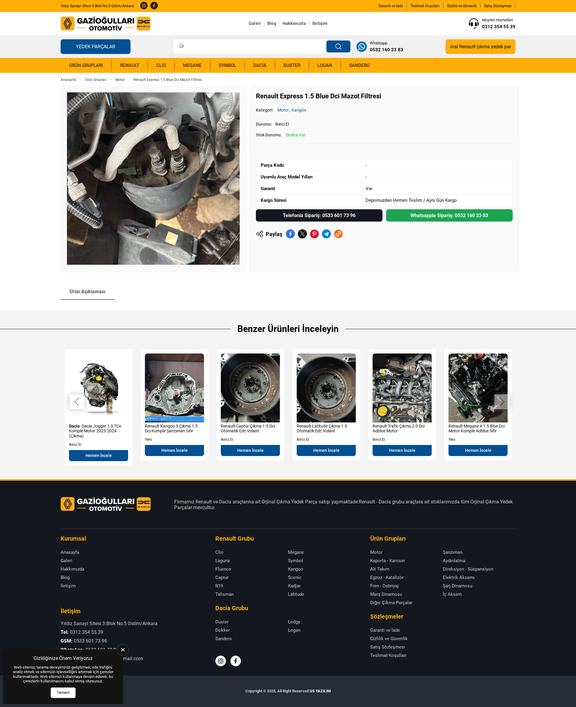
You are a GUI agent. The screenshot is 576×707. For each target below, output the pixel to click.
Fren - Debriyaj (384, 586)
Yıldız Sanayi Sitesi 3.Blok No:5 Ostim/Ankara (97, 6)
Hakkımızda (294, 23)
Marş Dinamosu (386, 594)
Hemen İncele (99, 455)
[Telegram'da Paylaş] (326, 233)
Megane (192, 65)
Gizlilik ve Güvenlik (462, 6)
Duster (292, 65)
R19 (219, 586)
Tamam (63, 692)
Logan (324, 65)
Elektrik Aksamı (459, 577)
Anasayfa (68, 80)
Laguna (222, 560)
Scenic (295, 577)
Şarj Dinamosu (457, 586)
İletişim (319, 23)
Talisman (224, 594)
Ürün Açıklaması (87, 291)
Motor (120, 80)
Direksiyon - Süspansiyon (468, 569)
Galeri (255, 23)
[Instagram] (144, 6)
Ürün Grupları (86, 65)
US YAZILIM (320, 691)
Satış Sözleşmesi (498, 6)
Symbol (227, 65)
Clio (161, 65)
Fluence (223, 569)
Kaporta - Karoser (387, 560)
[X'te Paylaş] (302, 233)
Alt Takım (379, 569)
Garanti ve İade (391, 6)
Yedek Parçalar (95, 46)
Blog (271, 23)
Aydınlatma (454, 560)
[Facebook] (154, 6)
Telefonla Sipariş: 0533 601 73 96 (319, 215)
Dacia (259, 65)
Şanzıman (452, 552)
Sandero (359, 65)
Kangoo (299, 110)
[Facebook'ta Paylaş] (290, 233)
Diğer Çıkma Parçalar (391, 602)
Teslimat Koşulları (425, 6)
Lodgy (294, 622)
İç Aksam (452, 594)
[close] (123, 650)
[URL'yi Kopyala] (338, 233)
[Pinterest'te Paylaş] (314, 233)
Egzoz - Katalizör (387, 577)
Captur (222, 577)
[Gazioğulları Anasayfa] (106, 23)
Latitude (296, 594)
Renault (129, 65)
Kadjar (294, 586)
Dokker (222, 630)
